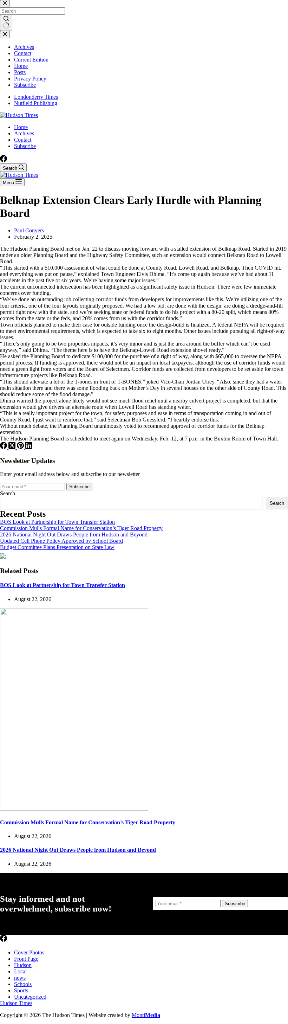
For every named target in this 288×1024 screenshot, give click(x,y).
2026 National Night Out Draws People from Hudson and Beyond (74, 534)
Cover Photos (29, 952)
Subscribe (25, 146)
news (20, 978)
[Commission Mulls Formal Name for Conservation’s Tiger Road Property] (74, 809)
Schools (23, 984)
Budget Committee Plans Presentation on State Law (57, 547)
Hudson (23, 965)
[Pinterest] (21, 447)
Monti (146, 1015)
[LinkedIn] (28, 447)
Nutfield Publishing (35, 103)
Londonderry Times (36, 97)
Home (21, 127)
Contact (22, 140)
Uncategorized (30, 997)
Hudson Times (16, 1003)
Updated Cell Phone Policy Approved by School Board (61, 541)
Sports (21, 990)
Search (7, 493)
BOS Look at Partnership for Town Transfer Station (57, 522)
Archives (24, 133)
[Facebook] (3, 160)
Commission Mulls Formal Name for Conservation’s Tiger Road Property (81, 528)
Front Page (26, 959)
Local (20, 971)
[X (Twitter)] (12, 447)
